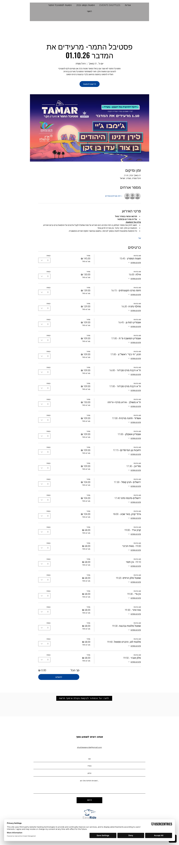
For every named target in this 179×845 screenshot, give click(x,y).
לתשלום (58, 677)
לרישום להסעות (89, 84)
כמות (48, 255)
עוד (139, 238)
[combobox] (44, 260)
